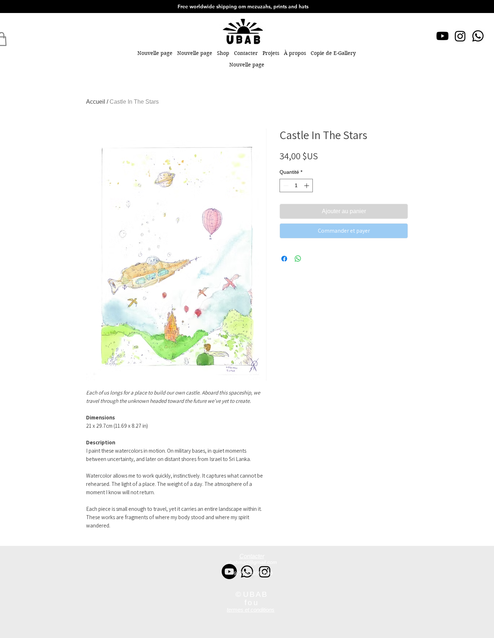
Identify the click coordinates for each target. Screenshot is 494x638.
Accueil (95, 102)
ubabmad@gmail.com (252, 562)
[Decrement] (285, 185)
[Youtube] (442, 36)
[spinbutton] (296, 185)
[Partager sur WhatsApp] (298, 258)
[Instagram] (460, 36)
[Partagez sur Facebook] (284, 258)
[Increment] (307, 185)
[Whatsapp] (478, 36)
